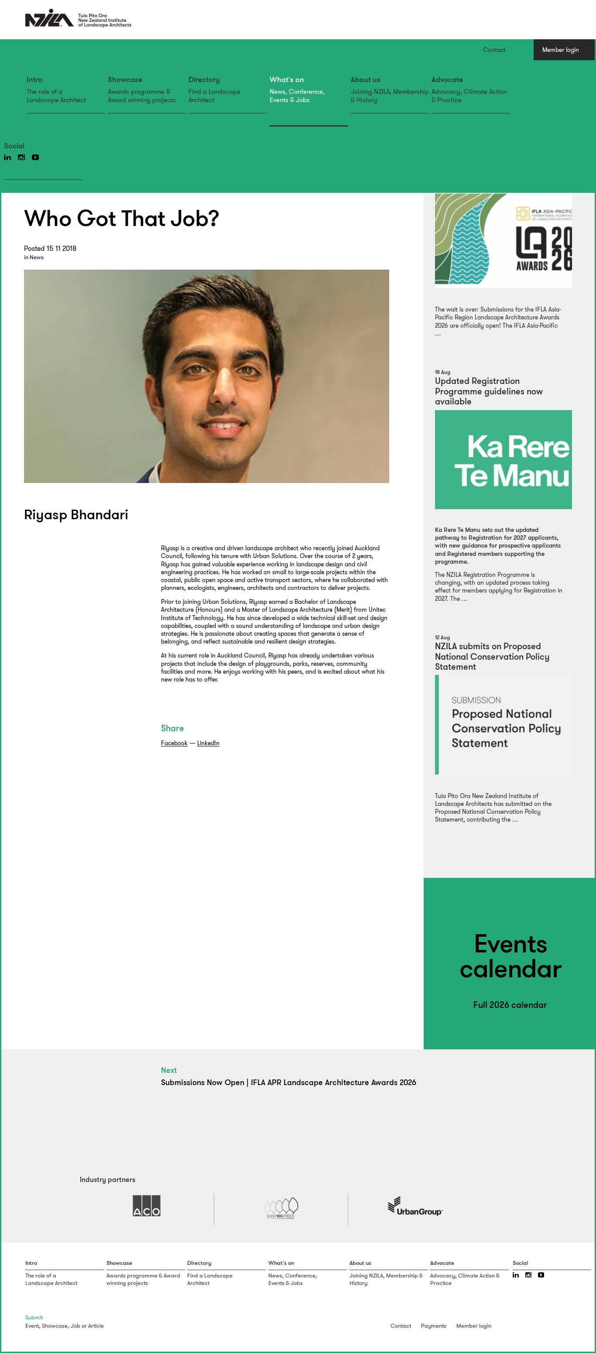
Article (96, 1326)
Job (75, 1326)
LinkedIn (208, 743)
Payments (433, 1326)
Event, (33, 1326)
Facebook (174, 743)
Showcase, (55, 1326)
